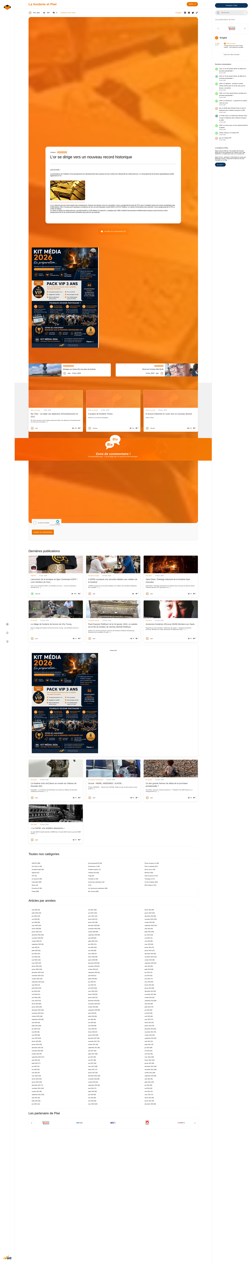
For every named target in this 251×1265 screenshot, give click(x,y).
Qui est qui (148, 869)
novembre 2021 (36, 1088)
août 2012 (147, 1041)
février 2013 (148, 1022)
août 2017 (91, 1050)
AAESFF (34, 863)
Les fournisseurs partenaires (96, 888)
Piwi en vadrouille (150, 866)
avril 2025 (34, 960)
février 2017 (91, 1069)
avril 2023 (34, 1035)
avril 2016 (91, 1101)
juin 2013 (147, 1010)
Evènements (91, 866)
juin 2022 (34, 1066)
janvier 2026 (35, 931)
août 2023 (34, 1022)
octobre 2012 (148, 1035)
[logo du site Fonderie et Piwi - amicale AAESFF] (7, 9)
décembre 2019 (92, 963)
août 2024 (34, 985)
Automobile (35, 882)
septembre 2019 (92, 972)
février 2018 (91, 1032)
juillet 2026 (35, 913)
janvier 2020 (91, 960)
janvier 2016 (148, 913)
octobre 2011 (148, 1072)
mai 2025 (34, 957)
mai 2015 (147, 938)
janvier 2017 (91, 1072)
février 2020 (91, 957)
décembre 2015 (149, 916)
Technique (147, 879)
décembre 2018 (92, 1000)
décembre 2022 (36, 1047)
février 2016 (148, 910)
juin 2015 (147, 935)
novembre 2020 (92, 928)
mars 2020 (91, 953)
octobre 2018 (91, 1007)
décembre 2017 (92, 1038)
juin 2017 (90, 1057)
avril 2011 (147, 1091)
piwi (220, 108)
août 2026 (34, 910)
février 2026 (35, 928)
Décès (33, 885)
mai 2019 (90, 985)
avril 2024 (34, 997)
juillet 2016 (91, 1091)
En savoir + (220, 164)
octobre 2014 (148, 960)
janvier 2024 (35, 1007)
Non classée (91, 891)
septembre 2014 (149, 963)
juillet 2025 (35, 950)
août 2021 (34, 1097)
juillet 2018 (91, 1016)
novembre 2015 (149, 919)
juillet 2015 (148, 931)
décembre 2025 (36, 935)
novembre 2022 (36, 1050)
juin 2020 (90, 944)
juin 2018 (90, 1019)
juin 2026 (34, 916)
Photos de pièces (150, 863)
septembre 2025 (36, 944)
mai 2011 (147, 1088)
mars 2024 (35, 1000)
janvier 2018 (91, 1035)
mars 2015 (148, 944)
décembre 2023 (36, 1010)
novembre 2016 (92, 1079)
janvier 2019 (91, 997)
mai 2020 (90, 947)
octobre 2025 (35, 941)
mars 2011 (148, 1094)
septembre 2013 (149, 1000)
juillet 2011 (148, 1082)
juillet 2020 (91, 941)
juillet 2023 (35, 1025)
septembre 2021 (36, 1094)
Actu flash (35, 866)
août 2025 (34, 947)
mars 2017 (91, 1066)
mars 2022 (35, 1076)
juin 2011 (147, 1085)
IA (88, 885)
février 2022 (35, 1079)
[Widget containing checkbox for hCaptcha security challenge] (46, 522)
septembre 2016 (92, 1085)
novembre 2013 (149, 994)
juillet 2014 (148, 969)
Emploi (34, 891)
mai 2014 (147, 975)
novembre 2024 (36, 975)
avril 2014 (147, 978)
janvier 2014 (148, 988)
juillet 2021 (35, 1101)
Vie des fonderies (150, 882)
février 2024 (35, 1004)
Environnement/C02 (93, 863)
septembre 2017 (92, 1047)
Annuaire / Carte (231, 5)
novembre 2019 (92, 966)
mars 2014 (148, 982)
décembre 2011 (149, 1066)
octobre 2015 (148, 922)
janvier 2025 (35, 969)
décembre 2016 (92, 1076)
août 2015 (147, 928)
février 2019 (91, 994)
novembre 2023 (36, 1013)
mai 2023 (34, 1032)
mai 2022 (34, 1069)
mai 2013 (147, 1013)
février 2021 (91, 919)
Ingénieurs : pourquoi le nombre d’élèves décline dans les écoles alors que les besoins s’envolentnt (232, 86)
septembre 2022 (36, 1057)
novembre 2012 (149, 1032)
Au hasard (35, 879)
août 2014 (147, 966)
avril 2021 (91, 913)
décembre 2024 (36, 972)
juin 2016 (90, 1094)
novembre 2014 (149, 957)
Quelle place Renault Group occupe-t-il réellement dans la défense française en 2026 (233, 118)
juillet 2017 (91, 1054)
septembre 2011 (149, 1076)
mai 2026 (34, 919)
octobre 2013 (148, 997)
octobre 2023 (35, 1016)
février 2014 (148, 985)
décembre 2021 (36, 1085)
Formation (91, 879)
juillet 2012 (148, 1044)
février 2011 (148, 1097)
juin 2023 (34, 1029)
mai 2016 (90, 1097)
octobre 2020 (91, 931)
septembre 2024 (36, 982)
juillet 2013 (148, 1007)
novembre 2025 (36, 938)
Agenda (34, 872)
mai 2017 (90, 1060)
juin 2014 (147, 972)
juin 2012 (147, 1047)
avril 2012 (147, 1054)
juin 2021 (34, 1104)
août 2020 (91, 938)
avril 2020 (91, 950)
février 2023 (35, 1041)
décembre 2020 (92, 925)
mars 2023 (35, 1038)
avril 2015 (147, 941)
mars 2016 (91, 1104)
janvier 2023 (35, 1044)
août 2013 (147, 1004)
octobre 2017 (91, 1044)
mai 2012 (147, 1050)
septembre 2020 (92, 935)
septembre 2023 (36, 1019)
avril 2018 (91, 1025)
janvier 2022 (35, 1082)
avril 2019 (91, 988)
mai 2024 (34, 994)
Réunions (147, 872)
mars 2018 (91, 1029)
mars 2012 (148, 1057)
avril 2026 (34, 922)
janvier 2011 (148, 1101)
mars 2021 (91, 916)
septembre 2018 (92, 1010)
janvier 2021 (91, 922)
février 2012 (148, 1060)
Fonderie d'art (92, 872)
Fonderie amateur (93, 869)
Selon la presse (62, 152)
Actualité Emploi (36, 869)
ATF (33, 876)
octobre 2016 (91, 1082)
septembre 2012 (149, 1038)
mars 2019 (91, 991)
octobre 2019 (91, 969)
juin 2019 (90, 982)
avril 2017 (91, 1063)
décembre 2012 (149, 1029)
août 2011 (147, 1079)
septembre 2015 (149, 925)
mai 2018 (90, 1022)
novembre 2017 (92, 1041)
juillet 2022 (35, 1063)
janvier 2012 (148, 1063)
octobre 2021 (35, 1091)
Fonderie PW (235, 132)
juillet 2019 (91, 978)
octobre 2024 (35, 978)
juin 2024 (34, 991)
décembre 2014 (149, 953)
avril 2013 (147, 1016)
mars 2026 (35, 925)
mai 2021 (90, 910)
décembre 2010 (149, 1104)
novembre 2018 (92, 1004)
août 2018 (91, 1013)
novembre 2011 (149, 1069)
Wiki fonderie (148, 885)
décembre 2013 (149, 991)
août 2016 (91, 1088)
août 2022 (34, 1060)
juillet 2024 (35, 988)
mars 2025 (35, 963)
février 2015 (148, 947)
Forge (89, 876)
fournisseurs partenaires (95, 882)
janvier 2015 (148, 950)
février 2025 (35, 966)
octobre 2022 (35, 1054)
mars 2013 (148, 1019)
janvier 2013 (148, 1025)
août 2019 (91, 975)
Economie (34, 888)
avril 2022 (34, 1072)
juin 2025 (34, 953)
